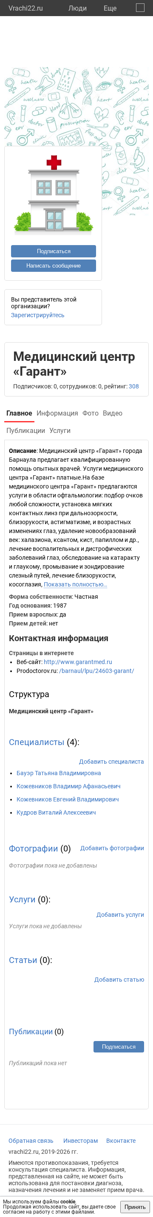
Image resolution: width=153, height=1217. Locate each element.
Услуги (22, 899)
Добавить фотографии (112, 848)
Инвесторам (80, 1140)
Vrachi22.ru (25, 8)
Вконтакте (121, 1140)
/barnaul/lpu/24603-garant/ (96, 670)
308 (134, 386)
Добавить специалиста (111, 761)
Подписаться (54, 251)
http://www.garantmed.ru (78, 662)
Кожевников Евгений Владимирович (68, 799)
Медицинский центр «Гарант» (51, 711)
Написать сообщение (53, 265)
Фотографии (33, 848)
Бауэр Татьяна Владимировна (59, 773)
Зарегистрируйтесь (38, 315)
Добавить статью (119, 979)
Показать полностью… (75, 584)
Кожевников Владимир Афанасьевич (69, 786)
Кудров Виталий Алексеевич (56, 812)
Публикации (31, 1031)
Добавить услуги (120, 914)
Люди (77, 8)
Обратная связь (31, 1140)
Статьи (23, 960)
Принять (135, 1207)
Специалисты (37, 742)
